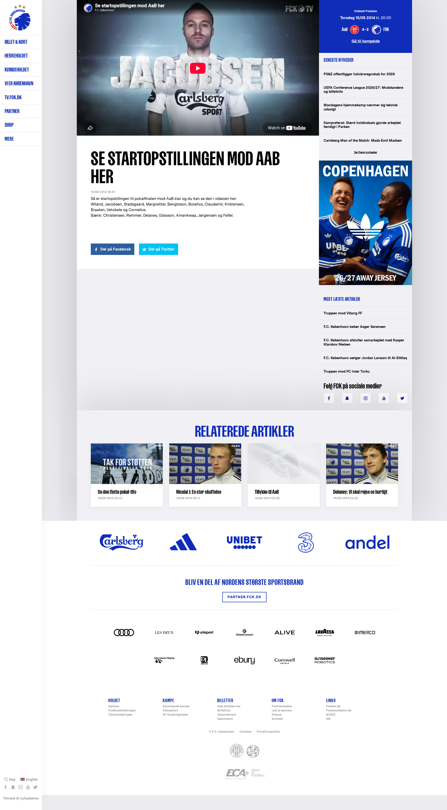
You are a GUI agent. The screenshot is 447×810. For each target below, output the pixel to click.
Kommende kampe (176, 706)
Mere (9, 139)
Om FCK (278, 700)
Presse (276, 714)
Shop (9, 125)
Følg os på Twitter (35, 787)
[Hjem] (19, 19)
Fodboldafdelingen (122, 710)
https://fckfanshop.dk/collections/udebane (362, 163)
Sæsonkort (225, 719)
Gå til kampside (366, 41)
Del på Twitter (162, 249)
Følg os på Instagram (20, 787)
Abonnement (226, 714)
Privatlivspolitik (268, 731)
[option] (198, 68)
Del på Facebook (115, 249)
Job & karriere (282, 710)
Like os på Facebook (5, 787)
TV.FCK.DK (13, 97)
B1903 (330, 714)
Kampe (168, 700)
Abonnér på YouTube (28, 787)
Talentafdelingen (120, 714)
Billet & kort (16, 42)
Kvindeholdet (17, 69)
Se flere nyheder (365, 152)
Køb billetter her (228, 706)
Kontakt (277, 719)
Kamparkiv (170, 710)
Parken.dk (333, 706)
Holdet (114, 700)
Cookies (245, 731)
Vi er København (19, 83)
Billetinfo (224, 710)
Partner (12, 111)
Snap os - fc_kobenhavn (13, 787)
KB (328, 719)
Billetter (225, 700)
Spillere (113, 706)
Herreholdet (16, 55)
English (32, 779)
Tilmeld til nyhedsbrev (21, 798)
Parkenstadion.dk (338, 710)
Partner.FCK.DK (244, 597)
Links (331, 700)
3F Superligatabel (175, 714)
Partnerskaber (282, 706)
